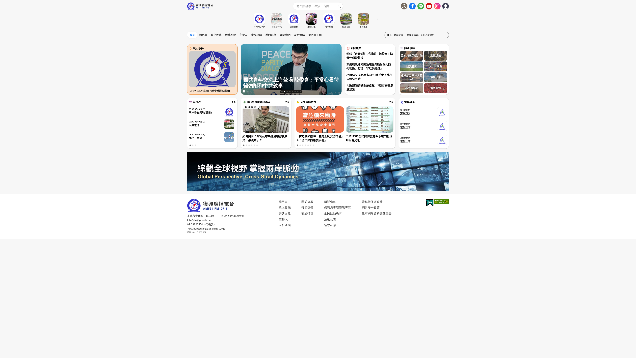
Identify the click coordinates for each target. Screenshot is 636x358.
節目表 (203, 34)
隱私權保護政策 (372, 202)
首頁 (192, 34)
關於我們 (285, 34)
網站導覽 (404, 6)
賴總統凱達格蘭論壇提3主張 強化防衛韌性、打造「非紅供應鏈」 (368, 66)
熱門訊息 (270, 34)
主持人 (243, 34)
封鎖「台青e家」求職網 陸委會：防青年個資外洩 (369, 55)
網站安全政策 (371, 207)
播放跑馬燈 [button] (391, 35)
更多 (234, 102)
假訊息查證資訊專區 (258, 102)
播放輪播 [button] (247, 91)
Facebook (412, 6)
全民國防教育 (308, 102)
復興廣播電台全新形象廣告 (396, 35)
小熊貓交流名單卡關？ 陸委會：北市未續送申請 (369, 77)
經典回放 (230, 34)
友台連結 (299, 34)
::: (318, 31)
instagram (437, 6)
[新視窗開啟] (429, 203)
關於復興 (307, 202)
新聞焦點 (356, 48)
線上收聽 (216, 34)
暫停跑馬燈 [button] (387, 35)
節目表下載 (315, 34)
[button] (282, 91)
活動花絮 (330, 225)
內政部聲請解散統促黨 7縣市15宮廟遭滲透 (369, 87)
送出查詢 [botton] (339, 6)
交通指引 (307, 213)
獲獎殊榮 (307, 207)
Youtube (429, 6)
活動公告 (330, 219)
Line (420, 6)
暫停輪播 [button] (244, 91)
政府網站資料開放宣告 (377, 213)
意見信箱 (256, 34)
